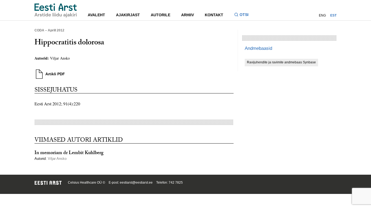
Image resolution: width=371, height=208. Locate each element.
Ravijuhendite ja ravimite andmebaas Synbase (281, 62)
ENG (322, 15)
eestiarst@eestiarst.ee (136, 182)
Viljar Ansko (60, 58)
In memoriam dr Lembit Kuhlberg (68, 153)
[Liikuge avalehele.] (55, 10)
